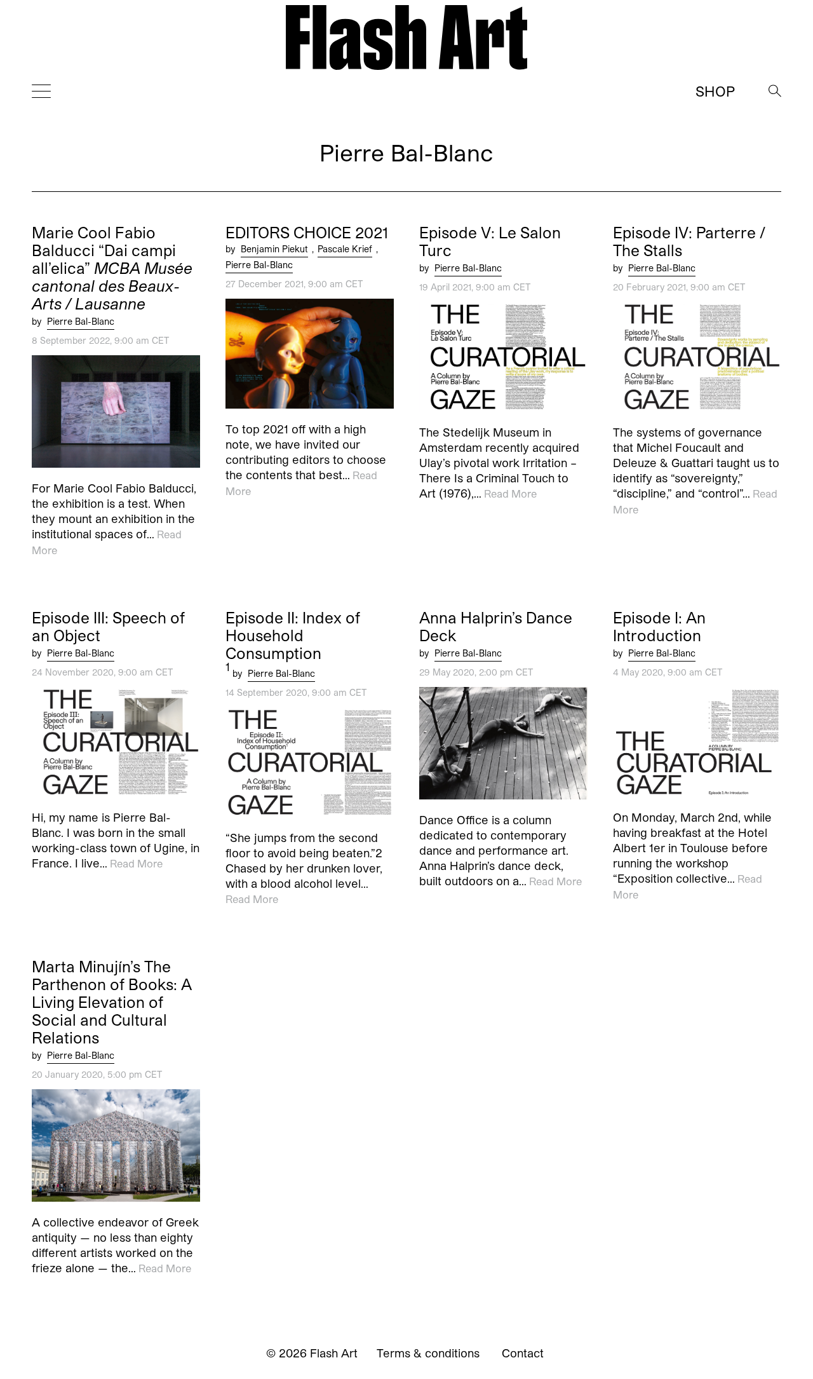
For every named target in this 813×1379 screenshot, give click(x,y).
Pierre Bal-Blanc (80, 321)
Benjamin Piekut (274, 248)
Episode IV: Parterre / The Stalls (689, 241)
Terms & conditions (428, 1353)
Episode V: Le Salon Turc (490, 241)
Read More (510, 494)
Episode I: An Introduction (659, 626)
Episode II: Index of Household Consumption (292, 635)
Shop (715, 91)
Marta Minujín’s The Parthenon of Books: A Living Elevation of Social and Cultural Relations (112, 1002)
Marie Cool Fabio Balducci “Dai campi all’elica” (112, 268)
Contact (523, 1353)
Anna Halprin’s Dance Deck (495, 626)
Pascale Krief (345, 248)
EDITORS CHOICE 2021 (306, 232)
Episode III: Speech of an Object (108, 626)
